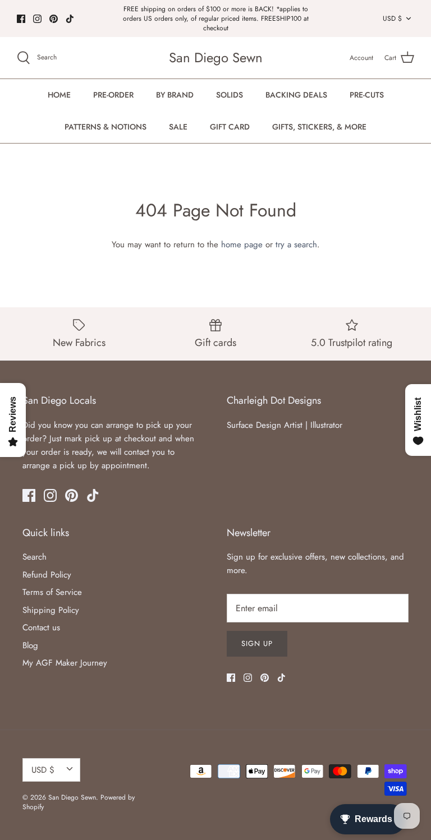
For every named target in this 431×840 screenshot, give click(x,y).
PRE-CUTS (367, 94)
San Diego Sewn (72, 797)
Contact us (41, 627)
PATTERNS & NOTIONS (105, 126)
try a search (296, 244)
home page (242, 244)
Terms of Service (52, 592)
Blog (30, 645)
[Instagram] (37, 19)
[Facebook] (21, 19)
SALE (178, 126)
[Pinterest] (53, 19)
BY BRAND (175, 94)
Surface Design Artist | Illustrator (284, 425)
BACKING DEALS (296, 94)
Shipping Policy (50, 610)
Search (34, 557)
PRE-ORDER (113, 94)
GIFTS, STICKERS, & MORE (319, 126)
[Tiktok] (70, 19)
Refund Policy (46, 575)
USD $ (392, 18)
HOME (59, 94)
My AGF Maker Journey (64, 663)
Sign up (257, 643)
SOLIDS (229, 94)
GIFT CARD (230, 126)
